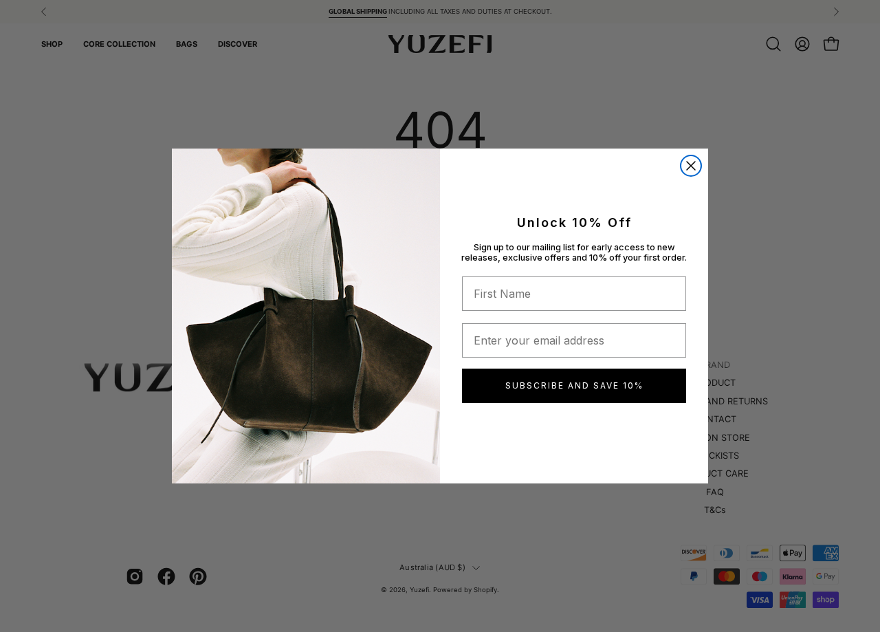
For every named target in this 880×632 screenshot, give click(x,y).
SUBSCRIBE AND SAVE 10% (574, 385)
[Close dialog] (691, 165)
